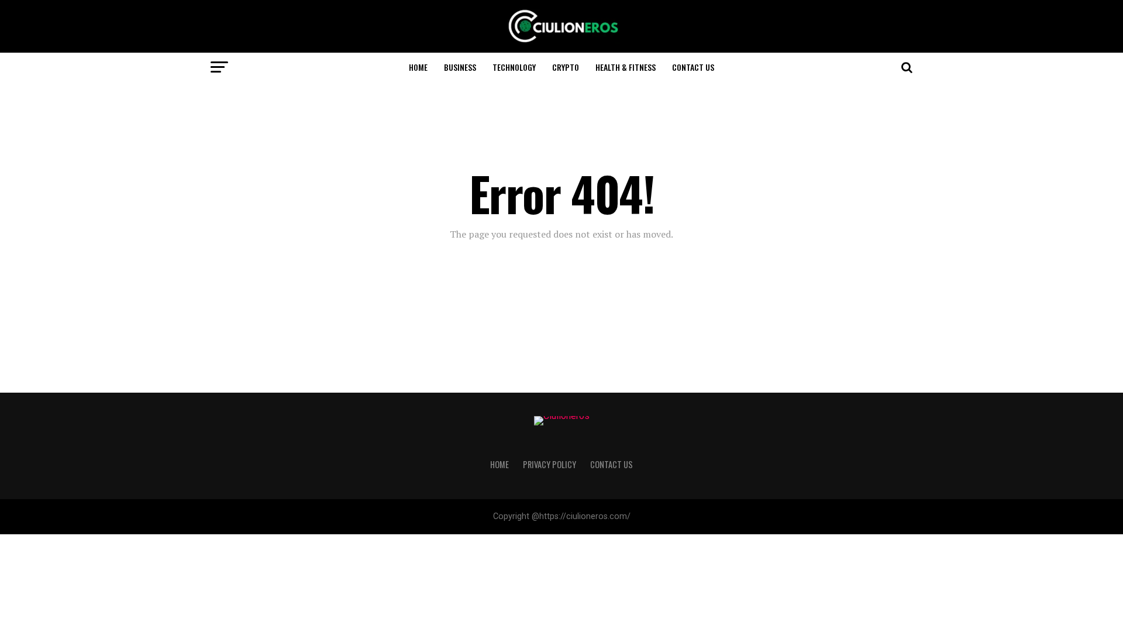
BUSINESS (460, 67)
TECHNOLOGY (514, 67)
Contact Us (693, 67)
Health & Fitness (625, 67)
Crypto (565, 67)
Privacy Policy (549, 464)
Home (418, 67)
